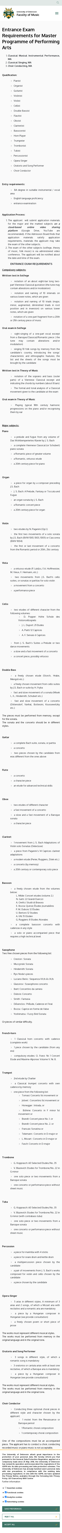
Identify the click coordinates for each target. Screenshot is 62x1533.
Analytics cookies (14, 1497)
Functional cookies (15, 1492)
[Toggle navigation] (57, 13)
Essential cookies (14, 1488)
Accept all (9, 1524)
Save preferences (12, 1509)
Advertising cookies (15, 1502)
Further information (11, 1481)
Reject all (9, 1517)
